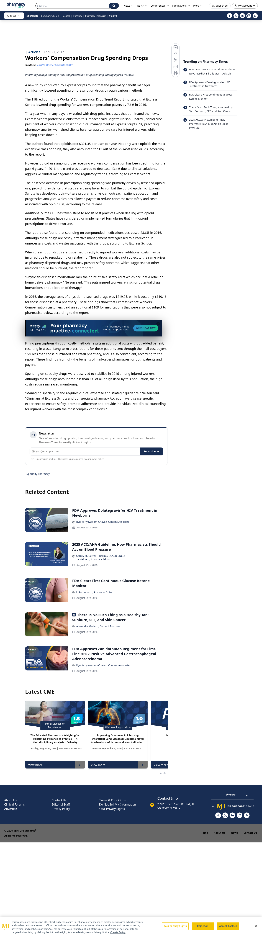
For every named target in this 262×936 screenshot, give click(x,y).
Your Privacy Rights (112, 809)
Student (113, 15)
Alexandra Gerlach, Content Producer (98, 626)
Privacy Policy (61, 809)
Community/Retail (50, 15)
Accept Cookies (228, 926)
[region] (131, 926)
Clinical (11, 15)
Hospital (66, 15)
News (234, 832)
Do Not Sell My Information (117, 804)
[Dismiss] (158, 323)
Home (204, 832)
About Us (10, 800)
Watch (140, 5)
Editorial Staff (61, 804)
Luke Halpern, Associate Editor (92, 559)
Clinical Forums (14, 804)
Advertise (10, 809)
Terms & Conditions (112, 800)
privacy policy (97, 459)
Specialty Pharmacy (38, 473)
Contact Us (59, 800)
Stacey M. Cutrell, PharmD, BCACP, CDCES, (101, 555)
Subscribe (150, 451)
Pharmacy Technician (95, 15)
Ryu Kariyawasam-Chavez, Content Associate (103, 521)
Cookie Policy (117, 932)
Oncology (77, 15)
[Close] (256, 926)
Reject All (202, 926)
